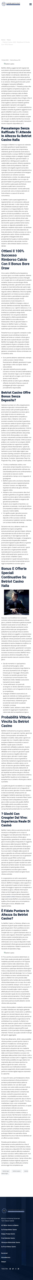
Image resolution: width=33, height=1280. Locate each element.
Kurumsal (4, 1253)
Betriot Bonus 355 (15, 60)
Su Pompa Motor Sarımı (9, 1229)
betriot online (10, 897)
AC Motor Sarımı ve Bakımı (9, 1225)
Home (3, 40)
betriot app (6, 1171)
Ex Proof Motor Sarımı (8, 1247)
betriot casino (16, 1171)
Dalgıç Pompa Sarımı (8, 1234)
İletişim (3, 1262)
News (9, 40)
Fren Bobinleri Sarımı (8, 1238)
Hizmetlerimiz (5, 1257)
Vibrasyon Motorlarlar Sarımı (10, 1242)
